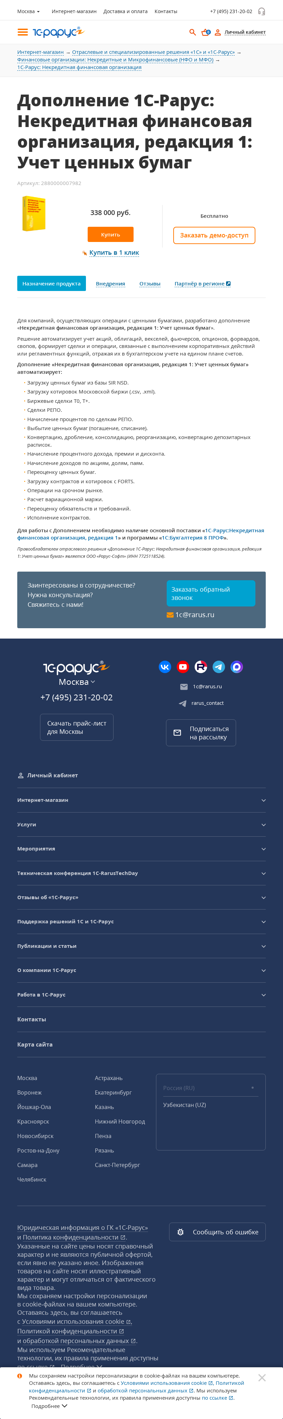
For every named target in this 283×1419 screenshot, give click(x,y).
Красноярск (33, 1121)
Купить (110, 234)
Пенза (103, 1136)
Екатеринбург (113, 1092)
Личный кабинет (52, 775)
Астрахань (109, 1078)
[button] (110, 252)
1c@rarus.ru (194, 614)
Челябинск (31, 1179)
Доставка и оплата (126, 11)
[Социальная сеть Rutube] (201, 667)
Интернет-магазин (74, 11)
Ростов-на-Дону (38, 1150)
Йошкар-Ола (34, 1107)
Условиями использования (77, 1321)
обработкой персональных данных (76, 1341)
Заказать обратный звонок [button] (201, 593)
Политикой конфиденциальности (68, 1331)
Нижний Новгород (120, 1121)
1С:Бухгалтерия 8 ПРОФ (193, 537)
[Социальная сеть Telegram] (219, 667)
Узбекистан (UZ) (184, 1105)
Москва (27, 1078)
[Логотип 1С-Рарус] (55, 32)
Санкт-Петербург (117, 1165)
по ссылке (215, 1397)
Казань (104, 1107)
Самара (27, 1165)
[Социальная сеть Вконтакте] (165, 667)
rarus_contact (208, 702)
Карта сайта (35, 1044)
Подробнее (45, 1405)
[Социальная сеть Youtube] (183, 667)
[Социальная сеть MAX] (237, 667)
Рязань (104, 1150)
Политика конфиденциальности (71, 1237)
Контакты (166, 11)
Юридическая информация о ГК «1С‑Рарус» (82, 1227)
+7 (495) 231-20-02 (231, 11)
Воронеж (29, 1092)
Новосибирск (35, 1136)
